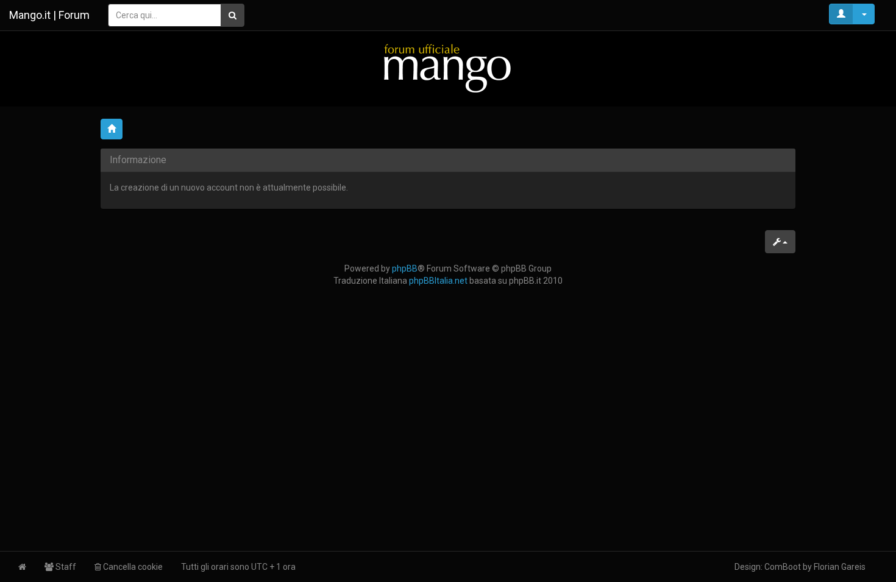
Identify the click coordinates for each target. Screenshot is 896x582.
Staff (65, 567)
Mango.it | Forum (49, 15)
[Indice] (448, 67)
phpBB (405, 268)
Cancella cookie (132, 567)
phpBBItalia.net (438, 281)
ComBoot (782, 567)
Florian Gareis (840, 567)
